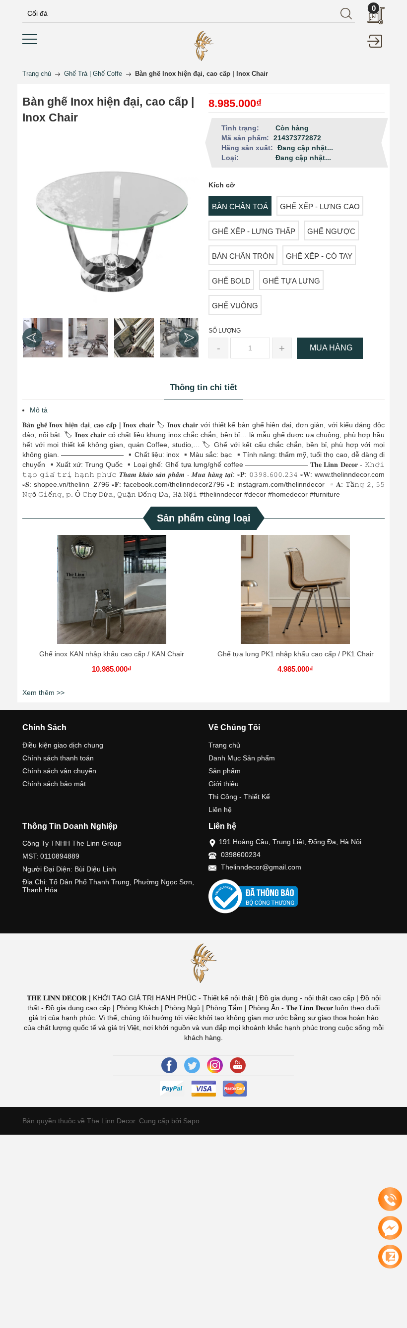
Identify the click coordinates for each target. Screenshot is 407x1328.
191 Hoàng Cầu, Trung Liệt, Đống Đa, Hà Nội (290, 842)
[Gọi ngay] (390, 1200)
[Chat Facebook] (390, 1228)
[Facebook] (169, 1065)
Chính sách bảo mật (54, 784)
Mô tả (39, 410)
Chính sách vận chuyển (59, 771)
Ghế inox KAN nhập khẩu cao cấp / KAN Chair (111, 654)
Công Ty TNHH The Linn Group (72, 843)
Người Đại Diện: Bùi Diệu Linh (69, 869)
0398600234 (241, 855)
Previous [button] (32, 337)
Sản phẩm (224, 771)
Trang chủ (224, 745)
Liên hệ (220, 809)
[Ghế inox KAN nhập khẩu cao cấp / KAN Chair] (111, 589)
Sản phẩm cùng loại (204, 518)
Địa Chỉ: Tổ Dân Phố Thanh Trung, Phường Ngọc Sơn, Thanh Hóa (108, 886)
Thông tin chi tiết (203, 387)
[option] (42, 337)
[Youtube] (238, 1065)
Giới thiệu (223, 784)
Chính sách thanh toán (58, 758)
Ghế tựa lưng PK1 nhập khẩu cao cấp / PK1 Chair (295, 654)
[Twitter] (192, 1065)
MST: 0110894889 (50, 856)
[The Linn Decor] (204, 45)
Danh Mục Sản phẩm (241, 758)
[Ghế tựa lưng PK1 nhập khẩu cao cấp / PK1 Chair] (295, 589)
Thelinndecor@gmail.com (261, 867)
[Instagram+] (215, 1065)
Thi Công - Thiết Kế (239, 797)
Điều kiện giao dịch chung (62, 745)
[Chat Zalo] (390, 1257)
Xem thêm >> (43, 692)
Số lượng (224, 330)
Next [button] (189, 337)
